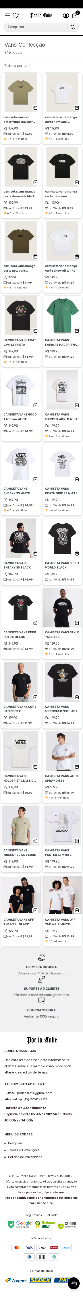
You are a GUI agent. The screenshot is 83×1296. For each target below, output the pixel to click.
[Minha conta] (66, 15)
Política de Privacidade (25, 1157)
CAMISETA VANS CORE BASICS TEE (20, 709)
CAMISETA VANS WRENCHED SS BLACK (61, 709)
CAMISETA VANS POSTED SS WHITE (58, 853)
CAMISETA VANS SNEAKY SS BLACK (17, 565)
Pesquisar (15, 1143)
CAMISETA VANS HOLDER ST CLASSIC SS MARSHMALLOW (19, 778)
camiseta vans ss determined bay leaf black (18, 119)
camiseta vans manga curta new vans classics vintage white (61, 119)
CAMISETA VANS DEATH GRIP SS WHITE (61, 491)
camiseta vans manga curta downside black (19, 194)
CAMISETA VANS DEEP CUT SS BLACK (20, 635)
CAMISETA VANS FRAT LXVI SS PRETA (20, 342)
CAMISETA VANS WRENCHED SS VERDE (20, 853)
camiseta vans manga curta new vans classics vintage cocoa (20, 268)
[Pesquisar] (72, 27)
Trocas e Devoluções (24, 1150)
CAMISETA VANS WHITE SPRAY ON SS (62, 778)
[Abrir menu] (8, 15)
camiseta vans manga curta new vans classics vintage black (61, 194)
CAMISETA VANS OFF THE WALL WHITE (60, 922)
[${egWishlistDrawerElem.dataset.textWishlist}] (16, 16)
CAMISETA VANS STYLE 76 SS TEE (62, 635)
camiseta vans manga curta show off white (61, 268)
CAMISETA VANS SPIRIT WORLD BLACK (62, 565)
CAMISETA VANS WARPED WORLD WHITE (62, 417)
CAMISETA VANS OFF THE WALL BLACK (19, 922)
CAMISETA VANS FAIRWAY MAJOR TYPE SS (61, 342)
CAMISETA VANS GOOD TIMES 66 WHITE (20, 417)
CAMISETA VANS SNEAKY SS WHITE (17, 491)
